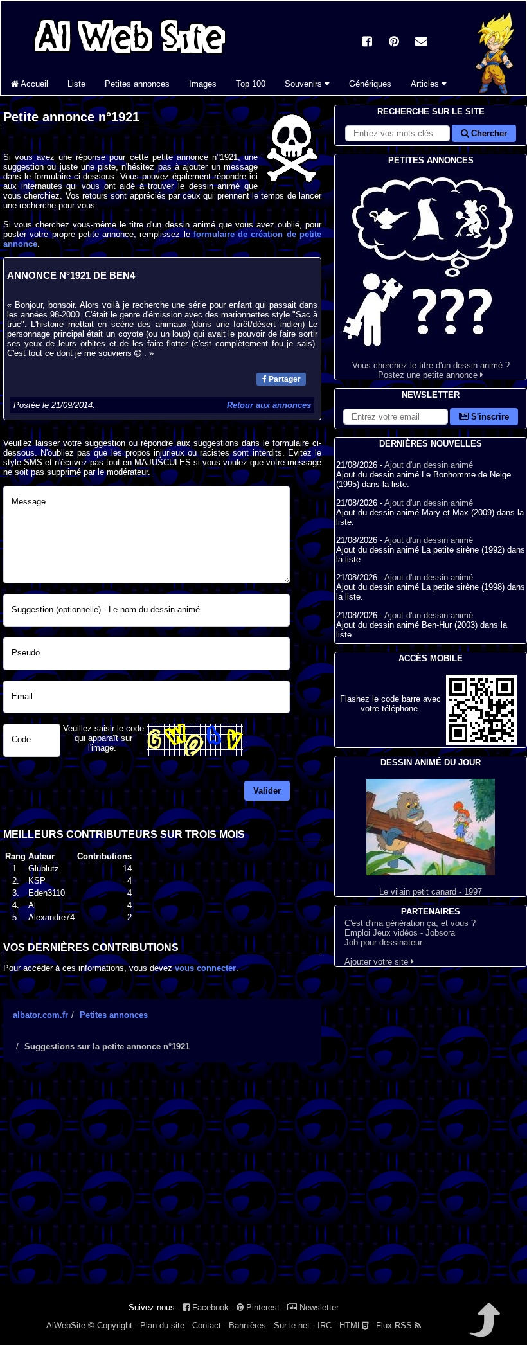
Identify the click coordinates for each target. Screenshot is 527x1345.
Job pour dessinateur (383, 942)
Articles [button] (426, 84)
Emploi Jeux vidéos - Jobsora (399, 933)
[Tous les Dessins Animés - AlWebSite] (129, 56)
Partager (284, 379)
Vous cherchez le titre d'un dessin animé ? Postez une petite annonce (431, 370)
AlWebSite (65, 1325)
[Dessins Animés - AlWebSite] (495, 92)
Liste (76, 84)
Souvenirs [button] (305, 84)
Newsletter (318, 1307)
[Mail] (421, 43)
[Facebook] (367, 43)
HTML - (356, 1325)
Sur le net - (294, 1325)
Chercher (488, 133)
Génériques (370, 84)
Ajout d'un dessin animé (428, 465)
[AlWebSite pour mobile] (481, 742)
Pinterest (262, 1307)
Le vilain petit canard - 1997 (430, 891)
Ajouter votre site (377, 961)
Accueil (33, 84)
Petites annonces (137, 84)
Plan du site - (165, 1325)
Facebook (209, 1307)
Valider (267, 791)
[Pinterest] (394, 43)
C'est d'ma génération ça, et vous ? (410, 923)
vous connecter (205, 968)
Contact (206, 1325)
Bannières (247, 1325)
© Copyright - (113, 1325)
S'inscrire (489, 417)
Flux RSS (395, 1325)
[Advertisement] (162, 1184)
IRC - (327, 1325)
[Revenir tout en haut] (484, 1328)
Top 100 (250, 84)
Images (203, 84)
